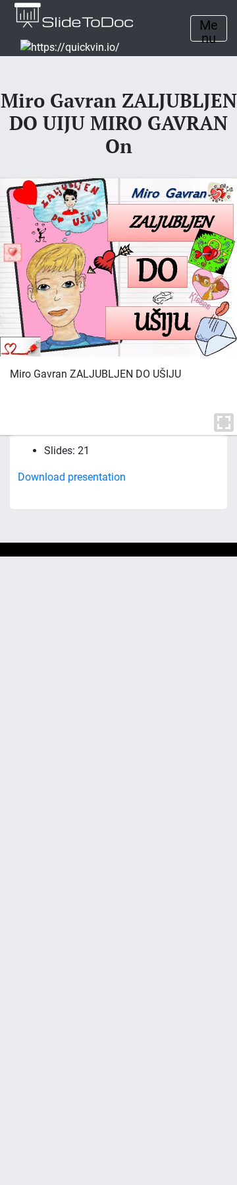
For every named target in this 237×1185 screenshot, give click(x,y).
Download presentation (72, 477)
